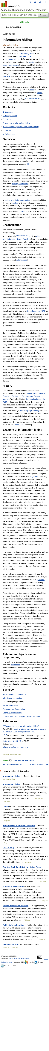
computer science (12, 59)
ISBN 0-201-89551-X (12, 741)
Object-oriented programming (15, 747)
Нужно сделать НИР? (24, 760)
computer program (11, 65)
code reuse (20, 425)
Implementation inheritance (14, 694)
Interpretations (13, 27)
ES (40, 2)
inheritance (15, 665)
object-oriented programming (17, 200)
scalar (25, 184)
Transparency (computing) (14, 709)
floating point (17, 184)
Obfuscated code (23, 56)
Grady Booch (22, 239)
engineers (34, 476)
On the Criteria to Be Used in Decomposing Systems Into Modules (24, 396)
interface (6, 76)
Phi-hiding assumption (13, 886)
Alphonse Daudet (14, 764)
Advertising (25, 958)
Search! (43, 15)
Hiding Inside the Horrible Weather (19, 825)
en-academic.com (10, 4)
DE (35, 2)
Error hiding (8, 848)
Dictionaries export (7, 962)
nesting (15, 203)
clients (39, 93)
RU (30, 2)
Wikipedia (24, 22)
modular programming (29, 410)
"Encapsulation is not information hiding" (21, 726)
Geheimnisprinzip (11, 944)
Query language (33, 311)
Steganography (27, 53)
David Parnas (31, 393)
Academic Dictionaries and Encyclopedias (23, 10)
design (32, 62)
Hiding (6, 806)
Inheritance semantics (12, 698)
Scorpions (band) (36, 764)
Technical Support (15, 958)
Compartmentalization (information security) (21, 716)
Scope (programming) (12, 713)
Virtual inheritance (10, 705)
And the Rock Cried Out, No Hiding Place (22, 867)
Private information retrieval (15, 906)
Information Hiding (11, 776)
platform (41, 580)
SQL (43, 311)
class (31, 90)
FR (45, 2)
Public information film (13, 925)
